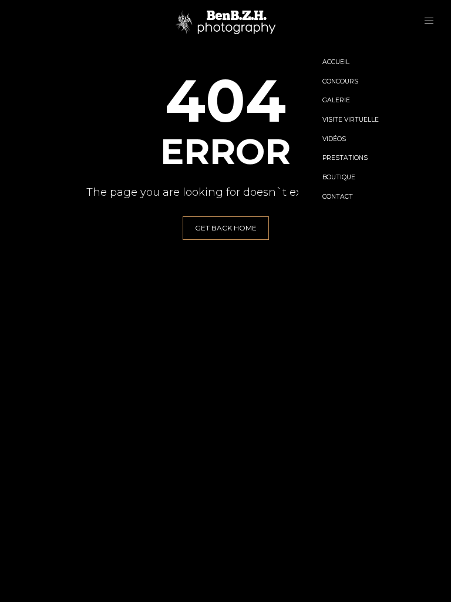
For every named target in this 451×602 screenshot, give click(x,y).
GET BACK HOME (226, 227)
